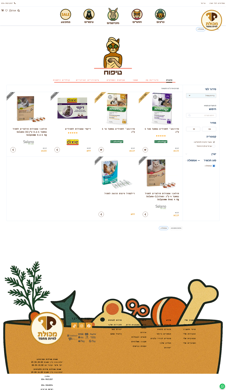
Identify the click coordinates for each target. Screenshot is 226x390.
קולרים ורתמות (61, 80)
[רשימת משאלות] (6, 10)
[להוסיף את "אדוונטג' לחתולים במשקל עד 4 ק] (101, 149)
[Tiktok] (74, 326)
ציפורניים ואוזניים (87, 80)
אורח (13, 10)
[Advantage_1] (160, 142)
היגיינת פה (152, 80)
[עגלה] (2, 10)
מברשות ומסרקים (116, 80)
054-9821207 (7, 3)
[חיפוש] (19, 11)
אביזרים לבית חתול (204, 146)
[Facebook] (89, 326)
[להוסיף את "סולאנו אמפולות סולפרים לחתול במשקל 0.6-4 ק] (13, 149)
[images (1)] (72, 142)
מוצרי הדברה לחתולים (203, 142)
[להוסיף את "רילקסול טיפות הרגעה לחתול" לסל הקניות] (101, 214)
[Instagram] (81, 326)
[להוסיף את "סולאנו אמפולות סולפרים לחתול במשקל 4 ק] (145, 214)
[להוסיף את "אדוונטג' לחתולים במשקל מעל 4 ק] (145, 149)
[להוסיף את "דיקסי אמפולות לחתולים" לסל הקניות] (57, 149)
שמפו (135, 80)
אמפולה (208, 166)
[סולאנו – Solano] (28, 142)
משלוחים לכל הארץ (217, 3)
